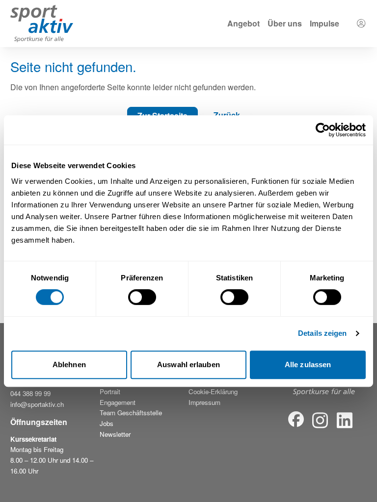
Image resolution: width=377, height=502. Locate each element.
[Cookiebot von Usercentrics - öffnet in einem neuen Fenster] (323, 130)
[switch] (142, 297)
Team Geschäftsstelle (131, 412)
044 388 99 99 (30, 393)
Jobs (106, 423)
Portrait (110, 391)
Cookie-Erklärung (213, 391)
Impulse (324, 23)
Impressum (204, 402)
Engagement (117, 402)
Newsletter (115, 434)
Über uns (285, 23)
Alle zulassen (308, 364)
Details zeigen (322, 333)
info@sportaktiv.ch (37, 404)
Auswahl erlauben (188, 364)
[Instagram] (320, 420)
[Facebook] (296, 420)
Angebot (243, 23)
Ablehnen (69, 364)
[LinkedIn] (344, 420)
